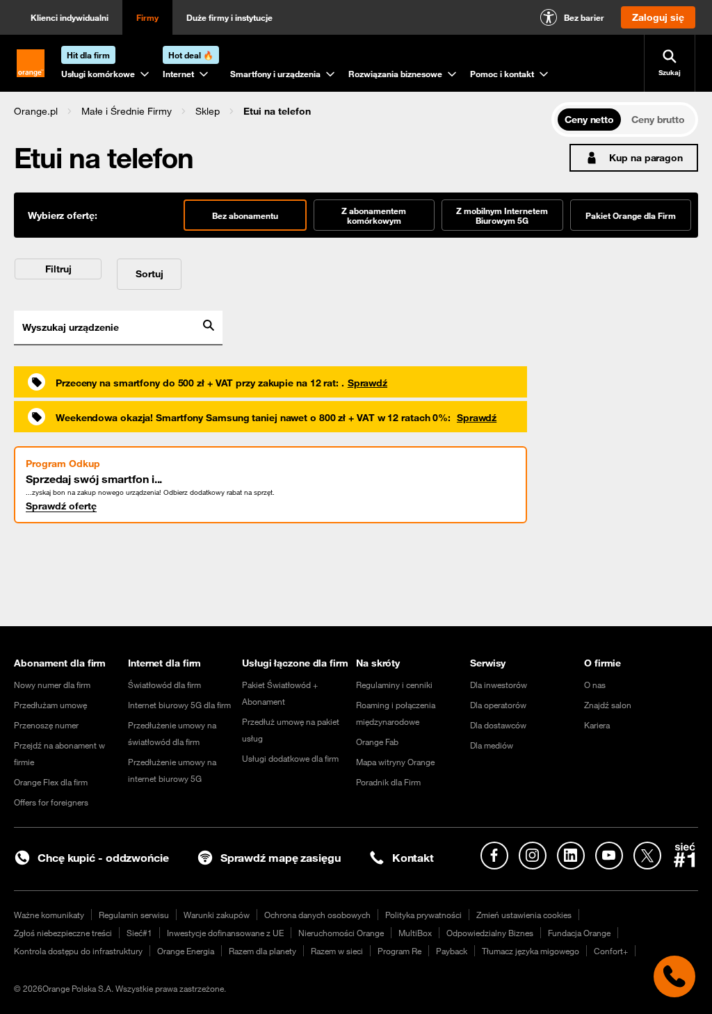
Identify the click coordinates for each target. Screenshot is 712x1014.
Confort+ (611, 950)
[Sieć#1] (685, 855)
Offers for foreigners (51, 802)
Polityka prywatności (423, 914)
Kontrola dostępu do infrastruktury (78, 950)
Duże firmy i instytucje (229, 17)
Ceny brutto (658, 119)
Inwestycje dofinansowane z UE (225, 932)
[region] (282, 111)
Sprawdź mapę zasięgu (280, 858)
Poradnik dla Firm (388, 781)
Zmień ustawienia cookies (524, 914)
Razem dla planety (262, 950)
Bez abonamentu (245, 215)
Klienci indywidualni (69, 17)
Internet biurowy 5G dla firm (179, 704)
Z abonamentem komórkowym (373, 215)
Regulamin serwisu (134, 914)
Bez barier (584, 17)
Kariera (597, 724)
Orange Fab (377, 741)
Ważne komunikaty (49, 914)
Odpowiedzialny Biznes (489, 932)
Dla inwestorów (498, 684)
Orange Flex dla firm (51, 781)
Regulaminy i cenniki (394, 684)
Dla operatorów (498, 704)
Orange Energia (185, 950)
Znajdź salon (607, 704)
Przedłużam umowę (50, 704)
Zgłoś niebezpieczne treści (63, 932)
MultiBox (415, 932)
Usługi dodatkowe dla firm (290, 758)
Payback (451, 950)
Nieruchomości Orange (341, 932)
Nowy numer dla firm (52, 684)
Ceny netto (589, 119)
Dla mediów (491, 745)
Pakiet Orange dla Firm (630, 215)
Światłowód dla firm (164, 684)
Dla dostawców (498, 724)
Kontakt (413, 858)
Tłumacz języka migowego (530, 950)
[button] (36, 111)
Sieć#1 (139, 932)
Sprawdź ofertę (61, 506)
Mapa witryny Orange (395, 761)
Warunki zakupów (217, 914)
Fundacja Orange (579, 932)
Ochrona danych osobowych (317, 914)
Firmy (147, 17)
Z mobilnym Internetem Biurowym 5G (502, 215)
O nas (595, 684)
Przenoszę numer (46, 724)
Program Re (399, 950)
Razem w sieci (337, 950)
